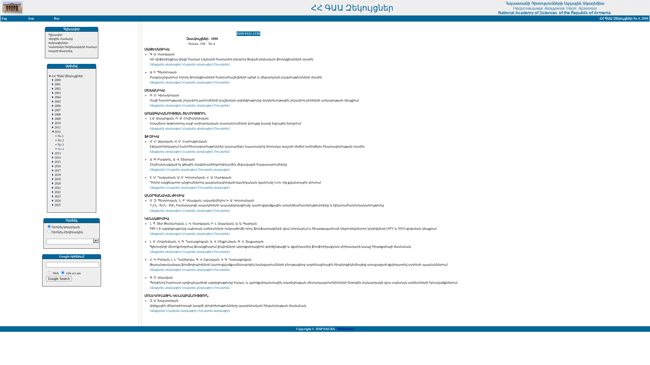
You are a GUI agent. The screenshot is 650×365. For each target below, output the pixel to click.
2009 (58, 119)
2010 (58, 123)
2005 (58, 101)
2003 (58, 93)
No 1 (61, 136)
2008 (58, 114)
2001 (58, 84)
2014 (58, 157)
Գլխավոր (55, 34)
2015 (58, 162)
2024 (58, 201)
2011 (58, 127)
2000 (58, 80)
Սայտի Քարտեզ (60, 50)
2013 (58, 153)
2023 (58, 196)
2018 (58, 175)
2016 (58, 166)
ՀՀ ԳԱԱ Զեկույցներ (67, 76)
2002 (58, 88)
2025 (58, 205)
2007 (58, 110)
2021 (58, 188)
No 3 (61, 145)
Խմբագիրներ (58, 42)
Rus (56, 18)
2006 (58, 106)
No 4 (61, 149)
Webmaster (346, 329)
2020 (58, 183)
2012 (58, 132)
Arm (31, 18)
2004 (58, 97)
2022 (58, 192)
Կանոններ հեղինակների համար (72, 46)
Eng (4, 18)
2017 (58, 170)
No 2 (61, 140)
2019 (58, 179)
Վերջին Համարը (60, 38)
